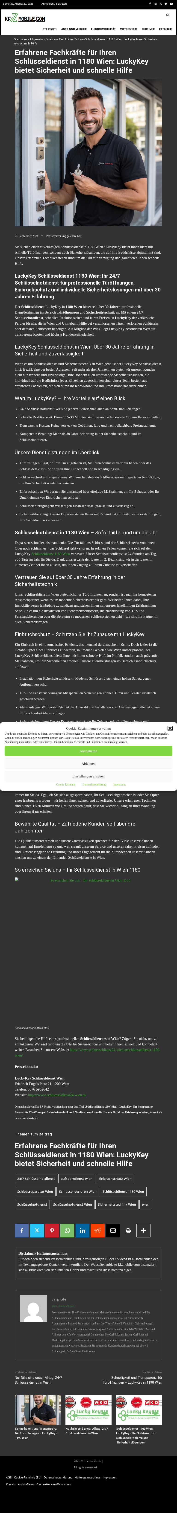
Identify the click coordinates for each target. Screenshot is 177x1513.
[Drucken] (128, 1230)
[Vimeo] (165, 3)
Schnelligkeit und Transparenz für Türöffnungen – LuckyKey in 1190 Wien (36, 1433)
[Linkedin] (82, 1230)
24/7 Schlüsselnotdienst (36, 1178)
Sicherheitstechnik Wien (117, 1204)
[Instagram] (155, 3)
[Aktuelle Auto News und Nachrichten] (24, 17)
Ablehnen (89, 763)
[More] (143, 1230)
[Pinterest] (52, 1230)
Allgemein (36, 39)
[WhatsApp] (67, 1230)
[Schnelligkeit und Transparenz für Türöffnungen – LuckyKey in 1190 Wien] (38, 1410)
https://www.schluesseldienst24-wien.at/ (57, 1095)
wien (145, 1204)
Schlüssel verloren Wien (78, 1191)
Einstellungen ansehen (88, 776)
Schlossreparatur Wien (35, 1191)
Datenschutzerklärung (94, 784)
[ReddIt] (98, 1230)
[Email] (113, 1230)
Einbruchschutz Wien (115, 1178)
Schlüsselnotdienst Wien (72, 1204)
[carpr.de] (33, 1325)
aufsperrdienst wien (76, 1178)
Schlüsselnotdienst (32, 1204)
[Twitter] (160, 3)
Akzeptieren (88, 751)
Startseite (20, 39)
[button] (170, 728)
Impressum (119, 784)
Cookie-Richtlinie (65, 784)
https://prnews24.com (63, 1305)
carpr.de (59, 1299)
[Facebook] (150, 3)
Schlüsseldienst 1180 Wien (50, 554)
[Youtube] (171, 3)
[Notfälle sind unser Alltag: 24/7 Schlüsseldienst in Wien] (88, 1410)
